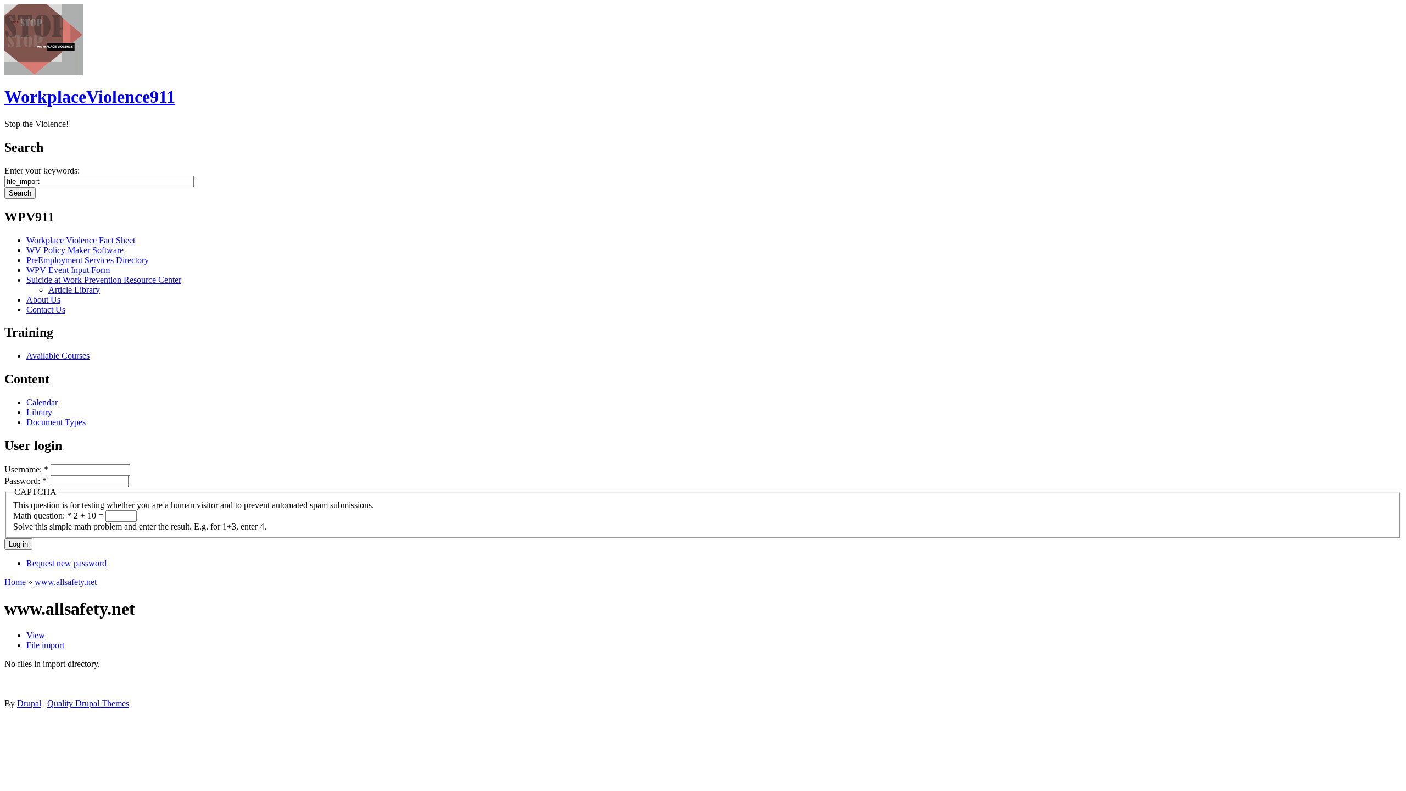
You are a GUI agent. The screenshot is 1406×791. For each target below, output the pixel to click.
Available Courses (58, 355)
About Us (43, 299)
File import (45, 645)
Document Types (56, 422)
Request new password (66, 563)
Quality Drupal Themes (88, 703)
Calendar (42, 402)
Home (15, 582)
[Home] (43, 72)
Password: (25, 481)
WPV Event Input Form (68, 270)
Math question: (42, 515)
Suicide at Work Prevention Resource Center (103, 280)
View (35, 635)
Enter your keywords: (42, 170)
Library (39, 412)
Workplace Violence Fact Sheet (80, 240)
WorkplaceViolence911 (89, 97)
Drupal (29, 703)
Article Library (74, 289)
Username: (26, 469)
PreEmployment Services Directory (87, 260)
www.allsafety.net (66, 582)
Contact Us (45, 309)
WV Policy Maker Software (75, 250)
